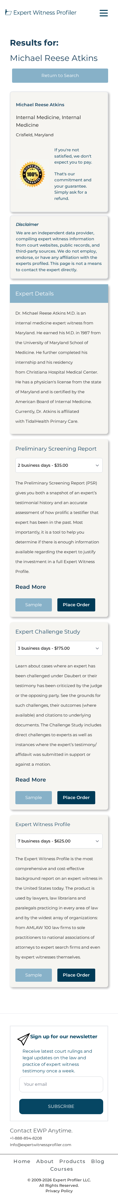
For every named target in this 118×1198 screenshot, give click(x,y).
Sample (33, 604)
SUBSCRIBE (61, 1106)
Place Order (76, 604)
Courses (62, 1169)
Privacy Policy (59, 1190)
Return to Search (60, 75)
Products (72, 1161)
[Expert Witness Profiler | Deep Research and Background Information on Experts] (40, 11)
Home (22, 1161)
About (45, 1161)
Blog (98, 1161)
